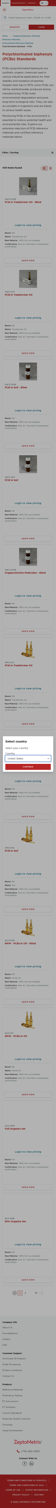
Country (10, 753)
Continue (28, 767)
